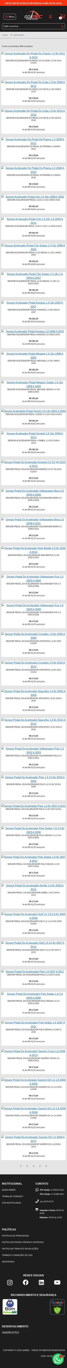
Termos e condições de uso (17, 1255)
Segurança (8, 1262)
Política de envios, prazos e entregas (23, 1242)
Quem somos (8, 1190)
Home (5, 35)
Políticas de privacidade (15, 1236)
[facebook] (25, 1282)
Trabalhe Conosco (12, 1196)
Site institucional (11, 1203)
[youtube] (57, 1282)
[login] (50, 16)
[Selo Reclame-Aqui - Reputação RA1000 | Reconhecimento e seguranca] (10, 1306)
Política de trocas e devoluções (20, 1249)
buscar (62, 26)
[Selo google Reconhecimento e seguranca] (57, 1306)
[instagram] (10, 1282)
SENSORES (18, 35)
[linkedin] (41, 1282)
